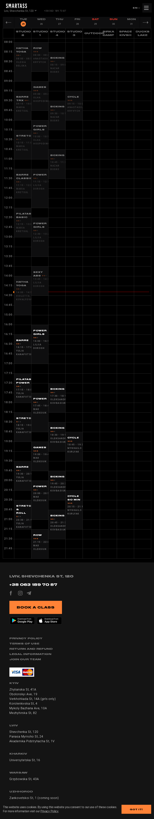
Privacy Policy (26, 638)
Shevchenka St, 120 (23, 732)
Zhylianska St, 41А (22, 689)
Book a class (36, 607)
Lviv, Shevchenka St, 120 (19, 10)
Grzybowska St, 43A (24, 779)
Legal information (30, 654)
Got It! (136, 809)
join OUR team (25, 659)
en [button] (135, 8)
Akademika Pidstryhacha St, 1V (32, 741)
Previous (8, 22)
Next (145, 22)
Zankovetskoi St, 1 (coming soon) (34, 798)
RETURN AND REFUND (31, 648)
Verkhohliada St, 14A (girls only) (32, 699)
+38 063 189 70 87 (55, 10)
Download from (24, 619)
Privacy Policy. (49, 811)
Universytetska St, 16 (24, 760)
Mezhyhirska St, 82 (23, 713)
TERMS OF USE (24, 643)
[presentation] (23, 22)
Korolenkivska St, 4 (23, 703)
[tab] (23, 22)
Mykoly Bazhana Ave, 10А (28, 708)
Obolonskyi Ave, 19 (23, 694)
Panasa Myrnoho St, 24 (26, 736)
